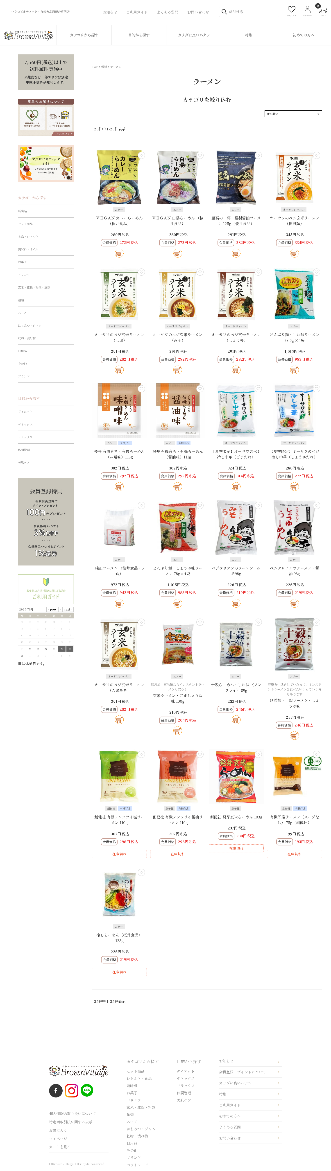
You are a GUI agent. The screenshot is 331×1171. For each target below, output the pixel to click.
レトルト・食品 (139, 1078)
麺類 (104, 67)
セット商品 (25, 224)
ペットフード (137, 1164)
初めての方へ (303, 35)
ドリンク (24, 275)
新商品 (22, 211)
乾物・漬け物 (27, 338)
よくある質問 (230, 1127)
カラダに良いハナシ (194, 35)
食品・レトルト (28, 236)
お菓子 (22, 262)
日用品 (22, 351)
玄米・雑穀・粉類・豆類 (34, 287)
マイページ (58, 1138)
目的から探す (139, 35)
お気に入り (58, 1130)
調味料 (132, 1085)
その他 (22, 363)
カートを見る (60, 1146)
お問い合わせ (230, 1138)
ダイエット (25, 411)
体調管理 (24, 450)
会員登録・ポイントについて (242, 1072)
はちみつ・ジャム (29, 325)
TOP (95, 67)
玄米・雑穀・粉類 (141, 1107)
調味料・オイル (28, 249)
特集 (248, 35)
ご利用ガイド (230, 1105)
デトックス (25, 424)
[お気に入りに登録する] (141, 155)
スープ (22, 313)
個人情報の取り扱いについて (72, 1113)
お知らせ (226, 1061)
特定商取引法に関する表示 (70, 1121)
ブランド (24, 376)
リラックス (25, 437)
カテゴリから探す (84, 35)
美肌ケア (24, 462)
